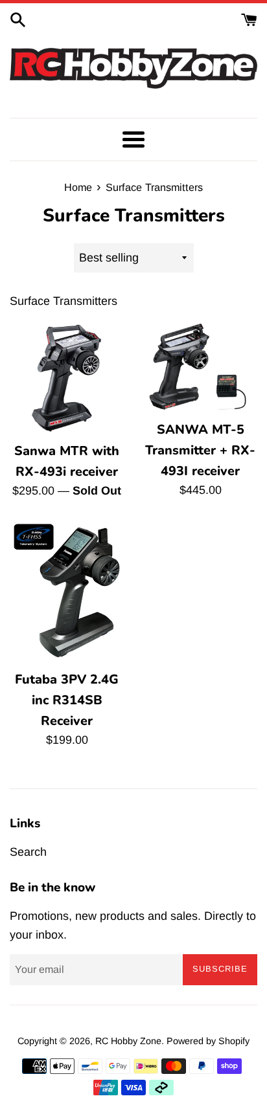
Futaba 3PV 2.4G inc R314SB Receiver (67, 700)
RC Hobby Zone (128, 1041)
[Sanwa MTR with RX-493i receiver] (67, 377)
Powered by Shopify (208, 1041)
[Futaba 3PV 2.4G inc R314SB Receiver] (67, 591)
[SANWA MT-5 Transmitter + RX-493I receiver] (200, 366)
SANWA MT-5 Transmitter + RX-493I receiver (200, 450)
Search (28, 851)
